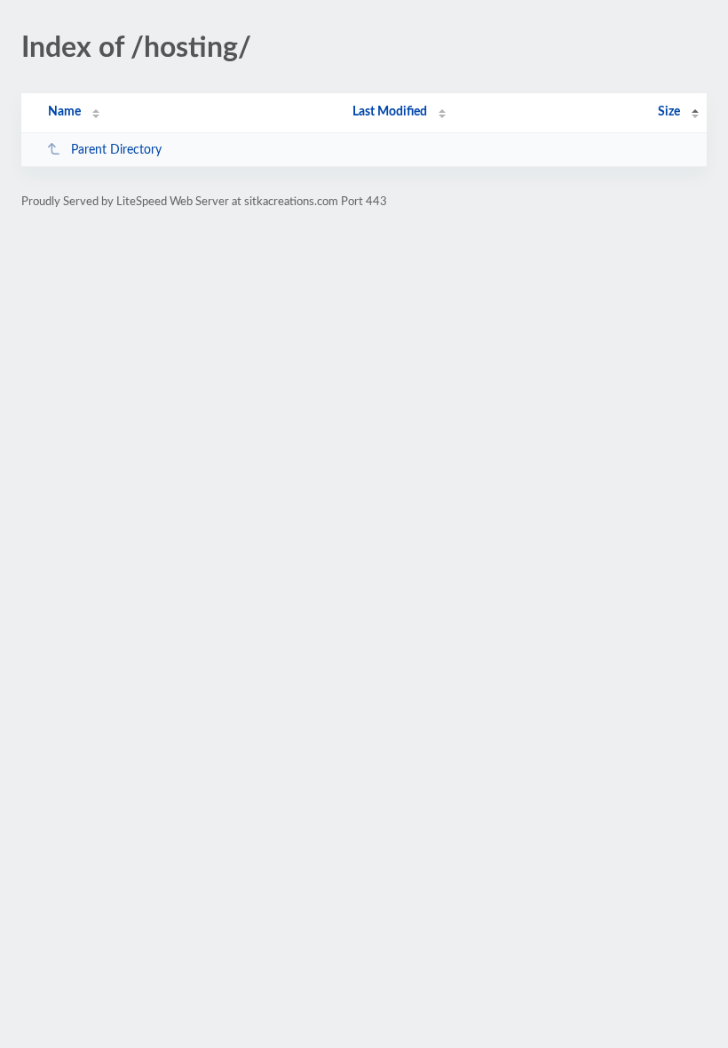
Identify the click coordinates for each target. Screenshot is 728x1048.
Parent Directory (116, 150)
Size (669, 112)
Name (64, 112)
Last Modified (389, 112)
